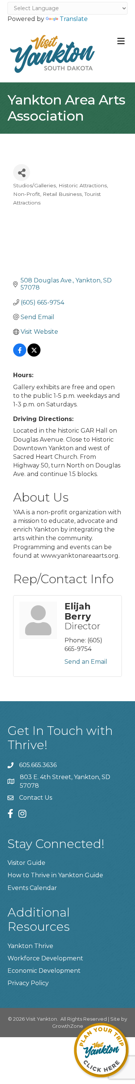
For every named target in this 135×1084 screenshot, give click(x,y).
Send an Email (85, 661)
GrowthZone (67, 1026)
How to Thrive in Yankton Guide (55, 875)
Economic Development (44, 970)
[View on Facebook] (19, 354)
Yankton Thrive (30, 946)
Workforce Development (45, 958)
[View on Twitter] (33, 354)
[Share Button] (21, 172)
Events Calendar (32, 887)
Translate (74, 18)
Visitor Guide (26, 862)
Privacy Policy (28, 983)
